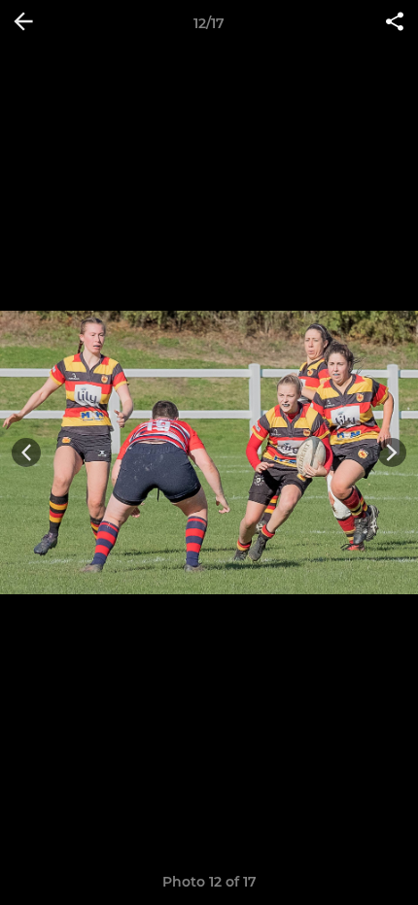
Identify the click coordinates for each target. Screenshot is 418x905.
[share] (394, 23)
